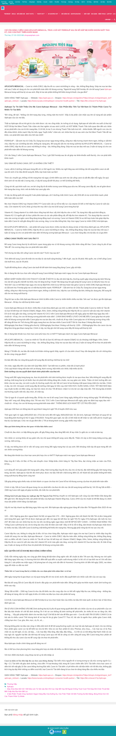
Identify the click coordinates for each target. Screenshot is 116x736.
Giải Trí (83, 1)
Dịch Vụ (12, 3)
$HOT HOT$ (30, 14)
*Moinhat (7, 14)
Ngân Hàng (5, 3)
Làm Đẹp (11, 1)
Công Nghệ (32, 1)
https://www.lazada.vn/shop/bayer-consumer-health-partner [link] (51, 101)
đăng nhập (18, 715)
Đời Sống (89, 1)
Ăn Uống (77, 1)
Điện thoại (102, 14)
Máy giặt (87, 14)
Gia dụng (94, 14)
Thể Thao (24, 1)
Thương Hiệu (12, 684)
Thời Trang (3, 1)
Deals (14, 14)
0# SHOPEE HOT (53, 14)
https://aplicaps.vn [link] (46, 98)
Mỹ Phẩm (96, 1)
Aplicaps (107, 89)
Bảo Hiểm (109, 1)
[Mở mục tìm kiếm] (114, 19)
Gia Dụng (70, 1)
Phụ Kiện (57, 1)
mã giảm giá (21, 14)
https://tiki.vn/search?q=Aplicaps (93, 101)
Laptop (109, 14)
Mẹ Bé (51, 1)
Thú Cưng (63, 1)
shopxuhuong (76, 14)
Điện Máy (39, 1)
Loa (114, 14)
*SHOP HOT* (41, 14)
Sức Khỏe (17, 1)
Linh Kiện (102, 1)
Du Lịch (45, 1)
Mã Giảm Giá (65, 14)
